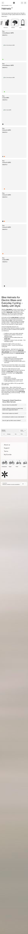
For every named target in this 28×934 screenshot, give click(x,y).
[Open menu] (3, 3)
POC (6, 320)
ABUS (11, 320)
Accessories (6, 5)
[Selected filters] (4, 434)
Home (3, 5)
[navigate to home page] (14, 3)
